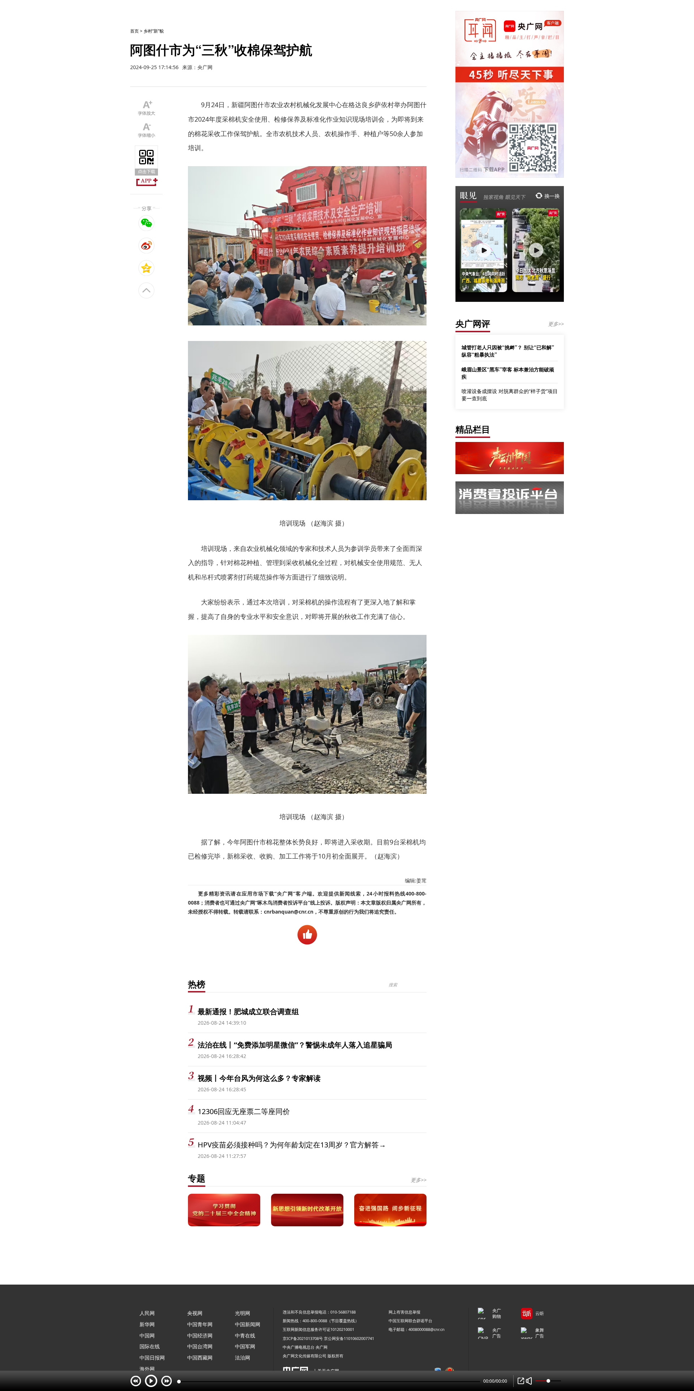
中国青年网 (200, 1324)
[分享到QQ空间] (146, 268)
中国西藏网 (200, 1357)
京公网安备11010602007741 (349, 1338)
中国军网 (245, 1346)
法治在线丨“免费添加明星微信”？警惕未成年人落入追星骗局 (295, 1045)
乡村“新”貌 (153, 31)
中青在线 (245, 1335)
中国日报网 (152, 1357)
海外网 (147, 1368)
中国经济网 (200, 1335)
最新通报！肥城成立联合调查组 (248, 1011)
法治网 (242, 1357)
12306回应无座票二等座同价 (244, 1111)
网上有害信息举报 (404, 1312)
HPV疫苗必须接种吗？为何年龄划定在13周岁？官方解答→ (292, 1145)
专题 (196, 1178)
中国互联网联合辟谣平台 (410, 1320)
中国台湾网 (200, 1346)
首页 (134, 31)
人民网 (147, 1313)
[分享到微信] (146, 223)
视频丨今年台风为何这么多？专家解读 (259, 1078)
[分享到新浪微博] (146, 245)
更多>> (419, 1179)
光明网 (242, 1313)
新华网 (147, 1324)
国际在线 (150, 1346)
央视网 (194, 1313)
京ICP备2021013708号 (303, 1338)
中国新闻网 (247, 1324)
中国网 (147, 1335)
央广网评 (472, 323)
